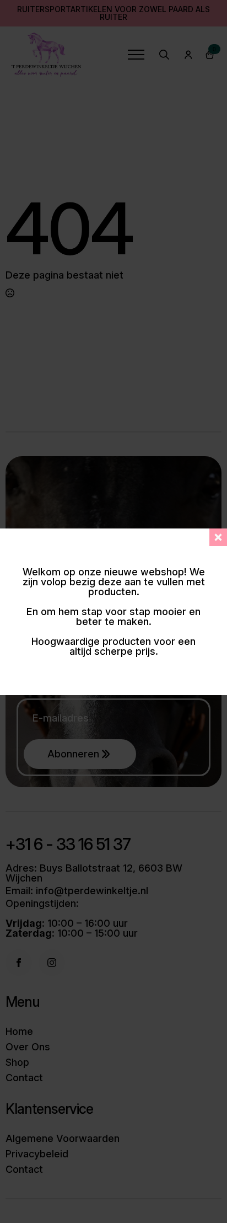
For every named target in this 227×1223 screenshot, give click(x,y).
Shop (17, 1062)
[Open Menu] (136, 54)
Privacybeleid (37, 1154)
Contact (24, 1078)
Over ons (28, 1047)
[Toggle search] (164, 54)
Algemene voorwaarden (63, 1139)
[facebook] (19, 962)
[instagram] (52, 962)
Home (19, 1032)
